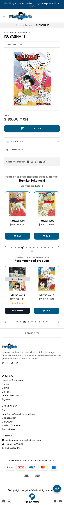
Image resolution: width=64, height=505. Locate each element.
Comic (5, 388)
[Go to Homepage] (3, 501)
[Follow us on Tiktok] (17, 363)
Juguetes (6, 399)
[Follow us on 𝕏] (12, 363)
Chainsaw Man (9, 418)
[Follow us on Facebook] (8, 363)
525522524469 (13, 448)
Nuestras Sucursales (12, 380)
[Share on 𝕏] (32, 161)
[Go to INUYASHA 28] (17, 278)
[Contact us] (60, 501)
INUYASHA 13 (46, 295)
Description (16, 141)
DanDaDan (7, 421)
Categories (16, 149)
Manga (5, 384)
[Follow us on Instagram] (3, 363)
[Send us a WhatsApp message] (57, 488)
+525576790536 (14, 444)
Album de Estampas (12, 395)
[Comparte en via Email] (40, 161)
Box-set (6, 392)
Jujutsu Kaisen (9, 429)
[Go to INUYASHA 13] (46, 278)
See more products (31, 186)
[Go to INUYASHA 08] (46, 204)
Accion (28, 25)
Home (18, 25)
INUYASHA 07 (17, 220)
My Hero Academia (11, 425)
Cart (4, 410)
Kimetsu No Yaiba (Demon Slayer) (19, 414)
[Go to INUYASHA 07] (17, 204)
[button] (44, 161)
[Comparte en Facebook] (28, 161)
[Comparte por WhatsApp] (36, 161)
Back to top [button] (33, 333)
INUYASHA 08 (46, 220)
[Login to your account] (55, 501)
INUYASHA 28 (17, 295)
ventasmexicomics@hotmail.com (23, 440)
